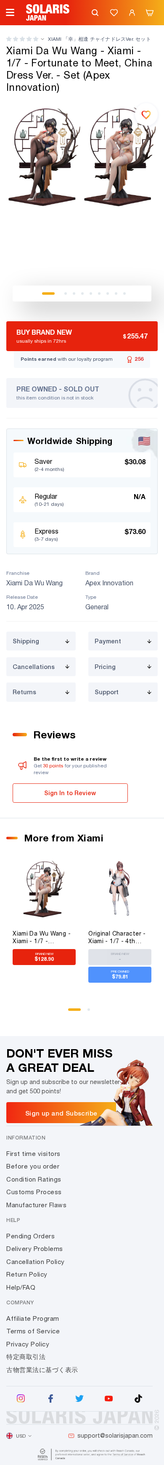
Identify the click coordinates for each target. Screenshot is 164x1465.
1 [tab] (48, 293)
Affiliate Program (32, 1318)
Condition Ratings (33, 1179)
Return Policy (27, 1274)
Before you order (32, 1166)
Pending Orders (30, 1236)
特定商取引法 (25, 1356)
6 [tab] (99, 293)
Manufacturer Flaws (36, 1204)
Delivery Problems (34, 1248)
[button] (22, 39)
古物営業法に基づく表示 (42, 1369)
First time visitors (33, 1153)
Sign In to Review (70, 792)
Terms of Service (33, 1331)
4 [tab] (82, 293)
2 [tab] (65, 293)
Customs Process (34, 1191)
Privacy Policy (27, 1344)
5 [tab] (91, 293)
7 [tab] (107, 293)
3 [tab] (74, 293)
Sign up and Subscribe (61, 1113)
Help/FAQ (20, 1287)
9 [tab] (124, 293)
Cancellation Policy (35, 1261)
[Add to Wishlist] (146, 114)
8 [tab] (116, 293)
